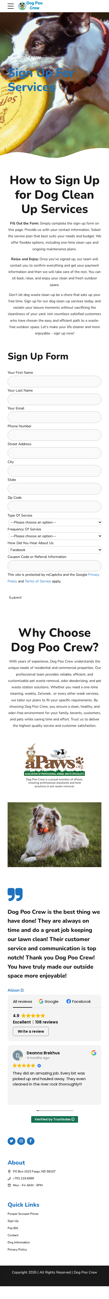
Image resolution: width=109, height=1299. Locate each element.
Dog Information (19, 1242)
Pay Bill (13, 1228)
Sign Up (13, 1221)
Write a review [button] (31, 1031)
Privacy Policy (17, 1249)
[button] (49, 1001)
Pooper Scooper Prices (23, 1214)
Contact (13, 1235)
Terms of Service (38, 581)
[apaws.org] (54, 759)
